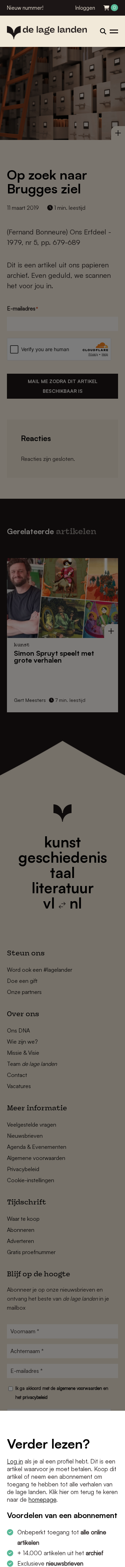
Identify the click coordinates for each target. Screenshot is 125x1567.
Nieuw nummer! (25, 8)
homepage (42, 1499)
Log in (15, 1461)
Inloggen (85, 8)
